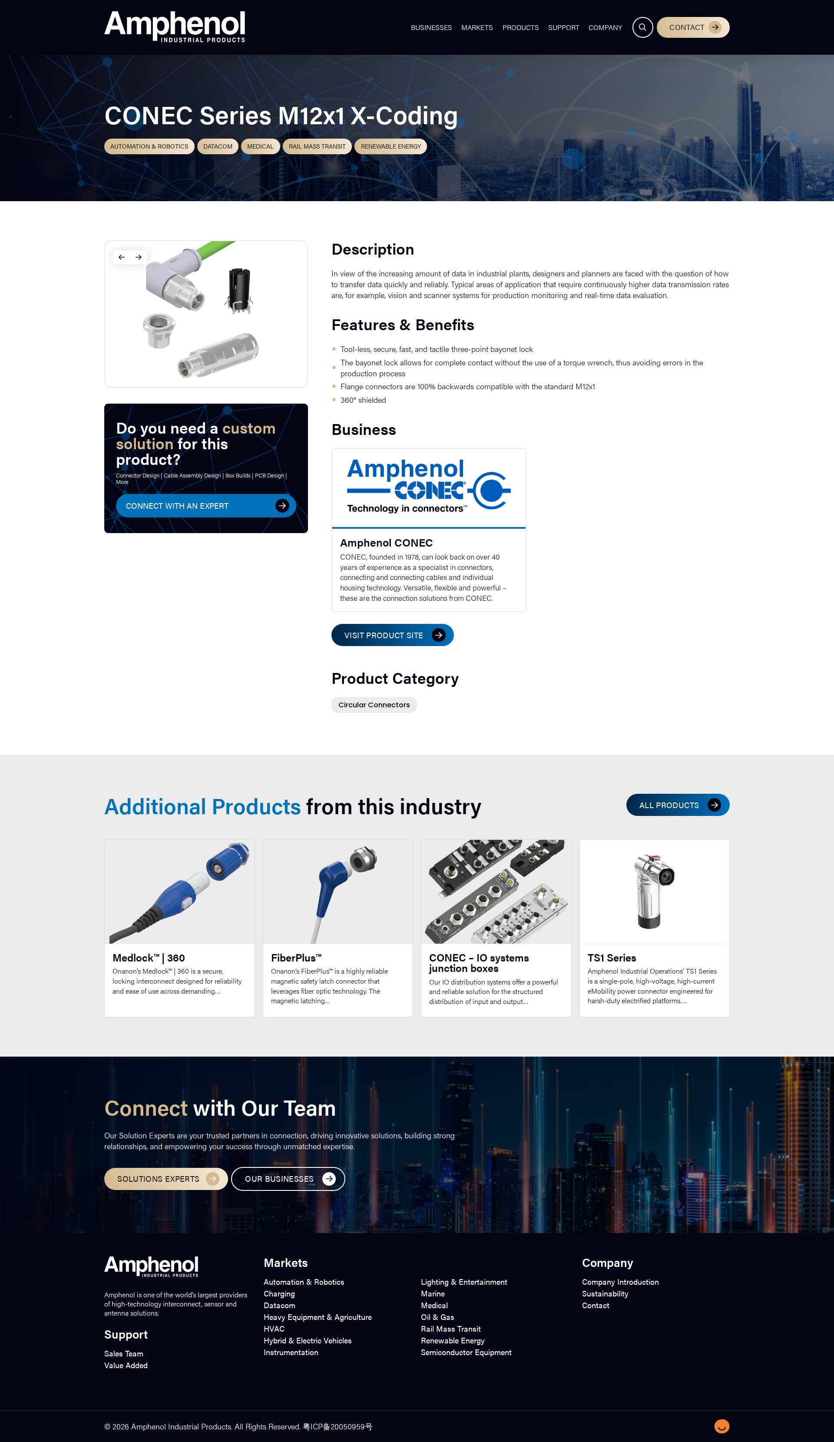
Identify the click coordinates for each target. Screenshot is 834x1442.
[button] (642, 27)
